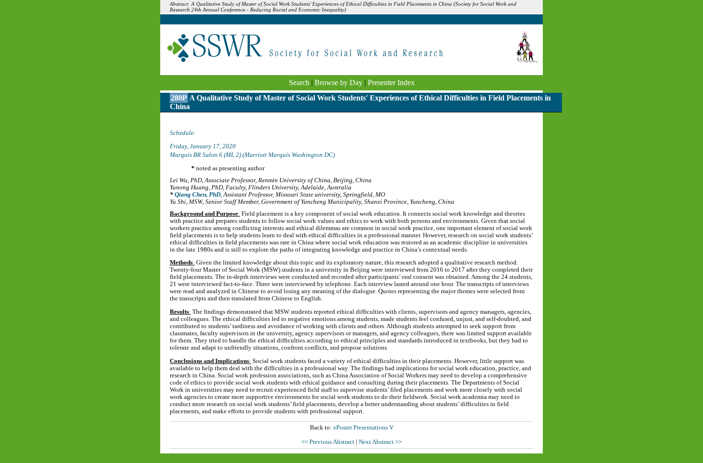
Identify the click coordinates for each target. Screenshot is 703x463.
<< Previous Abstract (328, 442)
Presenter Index (391, 82)
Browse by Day (338, 82)
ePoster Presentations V (363, 427)
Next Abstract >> (380, 442)
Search (299, 82)
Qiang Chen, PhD (197, 194)
